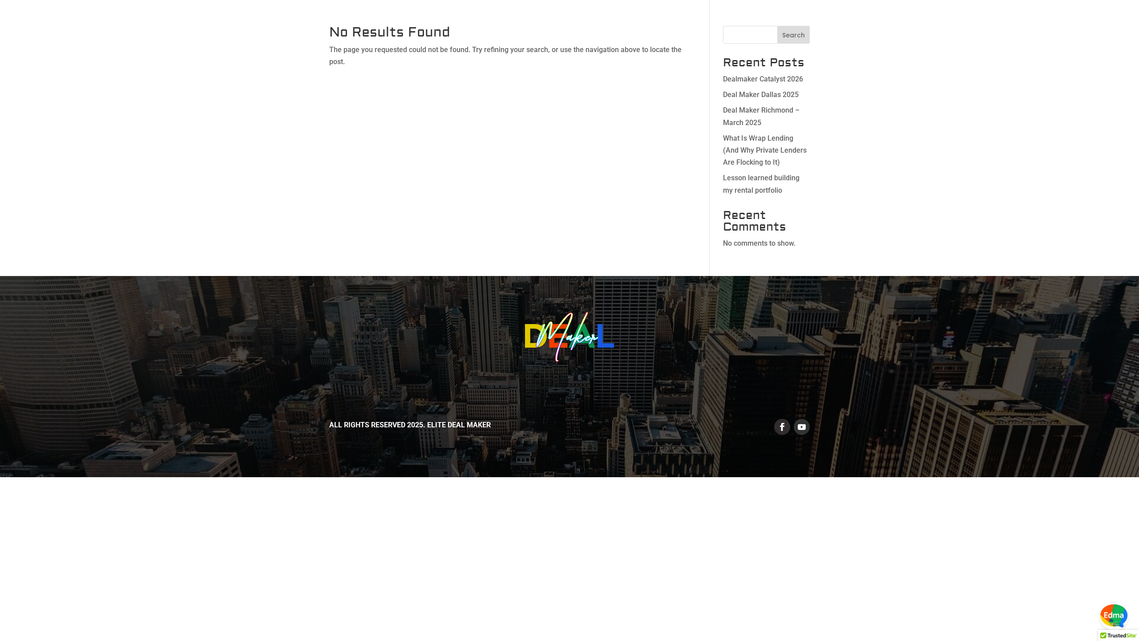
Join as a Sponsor (782, 25)
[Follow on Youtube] (802, 427)
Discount (1064, 25)
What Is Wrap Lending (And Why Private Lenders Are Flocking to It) (765, 150)
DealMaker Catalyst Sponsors (680, 25)
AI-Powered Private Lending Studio (971, 25)
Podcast (1109, 25)
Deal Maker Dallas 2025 (761, 94)
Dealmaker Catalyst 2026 (763, 79)
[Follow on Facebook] (782, 427)
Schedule (878, 25)
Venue (838, 25)
